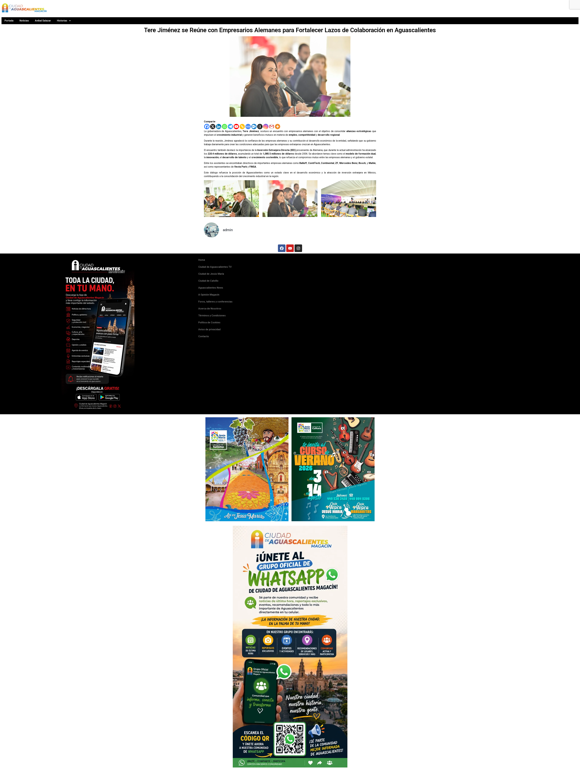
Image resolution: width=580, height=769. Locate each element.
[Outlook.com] (254, 126)
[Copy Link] (242, 126)
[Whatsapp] (224, 126)
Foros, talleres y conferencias (215, 301)
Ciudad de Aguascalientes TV (215, 266)
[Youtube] (236, 126)
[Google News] (248, 126)
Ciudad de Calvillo (208, 280)
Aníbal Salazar (43, 20)
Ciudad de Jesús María (211, 273)
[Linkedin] (218, 126)
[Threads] (260, 126)
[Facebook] (206, 126)
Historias (62, 20)
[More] (277, 126)
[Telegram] (230, 126)
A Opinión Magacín (208, 294)
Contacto (203, 336)
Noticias (24, 20)
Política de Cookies (209, 322)
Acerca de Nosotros (209, 308)
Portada (9, 20)
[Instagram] (265, 126)
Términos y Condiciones (212, 315)
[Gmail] (271, 126)
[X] (212, 126)
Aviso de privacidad (209, 329)
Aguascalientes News (210, 287)
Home (201, 259)
